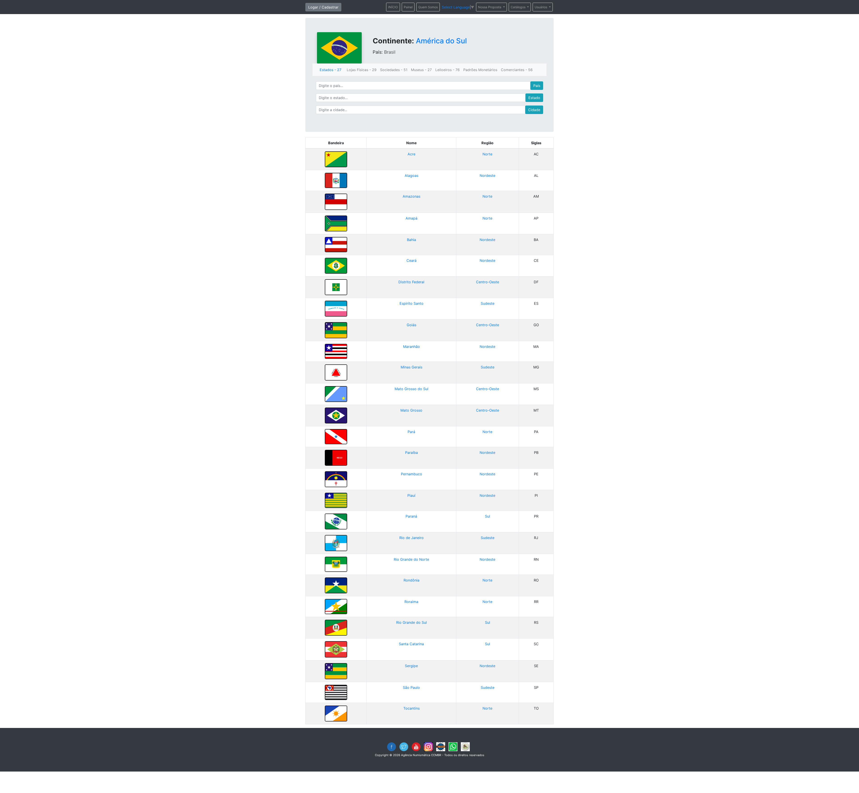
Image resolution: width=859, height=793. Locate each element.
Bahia (411, 239)
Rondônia (411, 580)
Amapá (411, 218)
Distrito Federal (411, 282)
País (536, 85)
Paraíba (411, 452)
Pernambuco (411, 474)
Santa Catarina (411, 644)
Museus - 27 (421, 70)
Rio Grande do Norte (411, 559)
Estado (534, 97)
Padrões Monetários (480, 70)
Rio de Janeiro (411, 537)
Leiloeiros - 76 (447, 70)
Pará (411, 431)
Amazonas (411, 196)
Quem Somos (428, 7)
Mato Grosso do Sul (411, 389)
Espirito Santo (411, 303)
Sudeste (487, 303)
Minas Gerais (411, 367)
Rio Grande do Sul (411, 622)
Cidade (534, 110)
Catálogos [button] (518, 7)
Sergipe (411, 666)
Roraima (411, 601)
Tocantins (411, 708)
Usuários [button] (541, 7)
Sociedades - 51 (393, 70)
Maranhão (411, 346)
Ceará (411, 260)
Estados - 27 (330, 70)
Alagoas (411, 175)
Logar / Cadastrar (323, 7)
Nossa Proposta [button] (490, 7)
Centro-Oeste (487, 282)
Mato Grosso (411, 410)
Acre (411, 154)
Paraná (411, 516)
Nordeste (487, 175)
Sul (487, 516)
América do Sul (441, 40)
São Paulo (411, 687)
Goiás (411, 325)
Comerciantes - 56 (517, 70)
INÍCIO (393, 7)
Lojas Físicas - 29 (361, 70)
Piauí (411, 495)
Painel (408, 7)
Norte (487, 154)
